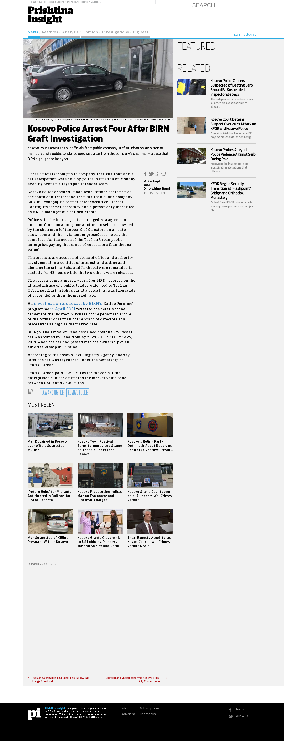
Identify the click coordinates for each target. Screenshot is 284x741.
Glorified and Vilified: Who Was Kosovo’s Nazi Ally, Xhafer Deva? (133, 680)
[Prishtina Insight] (50, 14)
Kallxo (42, 2)
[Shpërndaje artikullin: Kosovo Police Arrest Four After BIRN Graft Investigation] (145, 174)
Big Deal (140, 32)
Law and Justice (53, 392)
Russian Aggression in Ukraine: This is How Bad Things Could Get (60, 680)
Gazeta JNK (96, 2)
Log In (237, 34)
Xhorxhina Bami (157, 188)
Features (50, 32)
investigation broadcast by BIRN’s (68, 304)
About (126, 708)
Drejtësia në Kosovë (77, 2)
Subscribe (250, 34)
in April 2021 (62, 309)
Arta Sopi (152, 181)
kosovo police (78, 392)
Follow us (241, 716)
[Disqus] (100, 621)
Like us (239, 709)
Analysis (70, 32)
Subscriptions (149, 708)
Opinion (90, 32)
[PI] (34, 713)
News (33, 32)
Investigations (115, 32)
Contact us (148, 714)
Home (33, 2)
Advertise (129, 714)
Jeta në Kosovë (56, 2)
